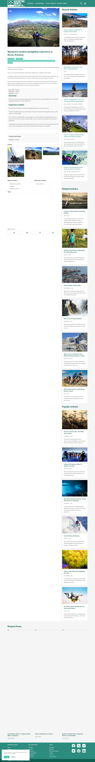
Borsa (9, 60)
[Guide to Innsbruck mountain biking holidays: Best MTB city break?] (74, 123)
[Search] (81, 3)
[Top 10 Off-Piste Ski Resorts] (74, 525)
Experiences (19, 58)
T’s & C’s (51, 754)
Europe (23, 60)
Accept (6, 757)
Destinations (40, 3)
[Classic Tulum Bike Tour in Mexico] (47, 681)
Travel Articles (73, 34)
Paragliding (11, 58)
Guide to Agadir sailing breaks (72, 285)
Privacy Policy (52, 756)
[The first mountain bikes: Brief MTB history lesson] (74, 419)
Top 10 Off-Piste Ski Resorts (71, 536)
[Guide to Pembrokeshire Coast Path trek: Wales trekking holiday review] (74, 90)
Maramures (39, 60)
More (64, 3)
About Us (51, 749)
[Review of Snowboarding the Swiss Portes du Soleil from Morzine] (74, 158)
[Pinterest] (40, 233)
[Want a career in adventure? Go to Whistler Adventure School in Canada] (74, 342)
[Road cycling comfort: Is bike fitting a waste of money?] (74, 378)
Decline (13, 757)
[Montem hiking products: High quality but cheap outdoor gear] (74, 238)
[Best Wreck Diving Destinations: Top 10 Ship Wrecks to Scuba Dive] (74, 488)
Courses (59, 3)
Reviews (69, 104)
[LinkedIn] (53, 233)
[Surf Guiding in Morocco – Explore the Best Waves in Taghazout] (20, 681)
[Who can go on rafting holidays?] (74, 308)
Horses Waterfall (31, 60)
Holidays (53, 3)
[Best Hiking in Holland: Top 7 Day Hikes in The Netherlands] (74, 55)
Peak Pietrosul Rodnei (49, 60)
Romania (10, 62)
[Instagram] (84, 745)
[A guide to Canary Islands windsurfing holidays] (74, 201)
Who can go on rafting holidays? (73, 318)
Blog (47, 3)
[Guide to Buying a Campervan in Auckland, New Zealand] (74, 20)
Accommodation (32, 753)
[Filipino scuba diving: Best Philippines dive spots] (74, 559)
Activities (30, 3)
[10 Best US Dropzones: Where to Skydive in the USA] (74, 455)
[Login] (85, 3)
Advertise (51, 747)
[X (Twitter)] (27, 233)
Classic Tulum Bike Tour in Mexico (44, 734)
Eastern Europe (16, 60)
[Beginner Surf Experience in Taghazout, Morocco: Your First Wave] (74, 681)
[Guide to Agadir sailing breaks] (74, 274)
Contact (51, 753)
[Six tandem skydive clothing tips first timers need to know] (74, 595)
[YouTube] (73, 751)
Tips (68, 34)
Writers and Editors (54, 751)
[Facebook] (14, 233)
